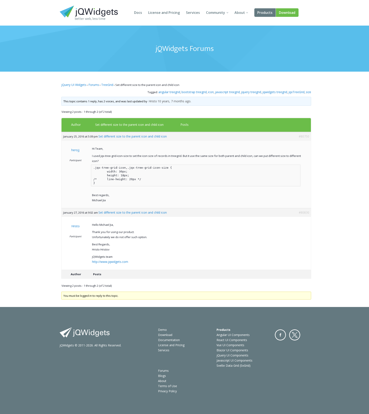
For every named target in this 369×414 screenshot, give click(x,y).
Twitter (294, 334)
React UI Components (232, 340)
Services (193, 12)
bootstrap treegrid (194, 92)
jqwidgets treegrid (274, 92)
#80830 (304, 212)
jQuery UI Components (232, 355)
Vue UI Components (230, 345)
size (308, 92)
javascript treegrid (227, 92)
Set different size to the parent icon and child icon (129, 125)
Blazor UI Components (232, 350)
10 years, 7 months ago (174, 101)
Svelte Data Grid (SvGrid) (233, 365)
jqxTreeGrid (296, 92)
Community (215, 12)
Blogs (162, 376)
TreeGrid (107, 85)
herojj (75, 150)
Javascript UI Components (234, 360)
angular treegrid (169, 92)
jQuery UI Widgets (73, 85)
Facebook (280, 334)
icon (211, 92)
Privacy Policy (167, 391)
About (239, 12)
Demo (162, 330)
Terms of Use (167, 386)
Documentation (169, 340)
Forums (93, 85)
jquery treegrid (251, 92)
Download (287, 12)
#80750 (304, 136)
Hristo (153, 101)
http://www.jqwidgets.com (110, 262)
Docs (138, 12)
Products (264, 12)
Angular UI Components (233, 335)
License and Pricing (164, 12)
